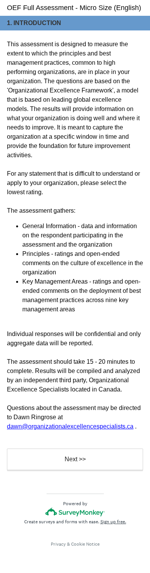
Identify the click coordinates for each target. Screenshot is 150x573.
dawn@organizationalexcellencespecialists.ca (70, 426)
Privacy (58, 544)
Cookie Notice (85, 544)
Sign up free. (113, 522)
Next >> (75, 459)
